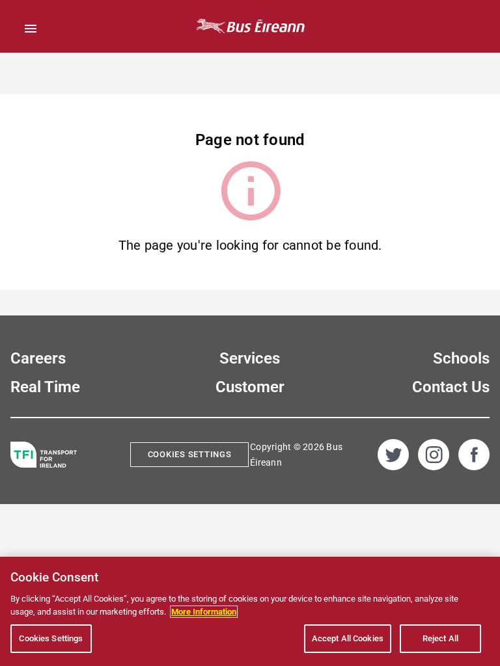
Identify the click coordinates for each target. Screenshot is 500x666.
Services (249, 358)
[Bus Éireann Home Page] (250, 26)
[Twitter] (393, 454)
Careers (38, 358)
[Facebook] (474, 454)
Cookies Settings (190, 454)
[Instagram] (433, 454)
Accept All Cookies (347, 638)
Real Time (45, 387)
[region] (250, 611)
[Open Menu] (31, 29)
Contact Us (451, 387)
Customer (250, 387)
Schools (461, 358)
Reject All (440, 638)
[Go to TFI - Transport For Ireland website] (43, 455)
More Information (203, 612)
